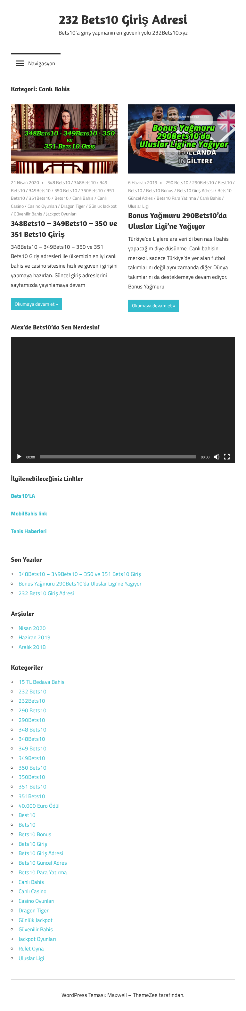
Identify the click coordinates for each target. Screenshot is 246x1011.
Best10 (225, 182)
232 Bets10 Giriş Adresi (123, 19)
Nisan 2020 (32, 628)
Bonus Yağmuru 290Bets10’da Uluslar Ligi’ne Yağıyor (80, 583)
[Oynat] (19, 457)
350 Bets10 (65, 190)
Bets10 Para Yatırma (176, 198)
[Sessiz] (216, 457)
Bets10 (61, 198)
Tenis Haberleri (28, 531)
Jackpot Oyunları (61, 213)
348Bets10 (85, 182)
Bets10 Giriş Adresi (195, 190)
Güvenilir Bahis (28, 213)
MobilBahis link (29, 513)
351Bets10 (40, 198)
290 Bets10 (177, 182)
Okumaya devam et (34, 304)
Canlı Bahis (83, 198)
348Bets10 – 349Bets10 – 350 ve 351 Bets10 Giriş (80, 574)
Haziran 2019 (35, 637)
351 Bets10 (32, 786)
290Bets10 (203, 182)
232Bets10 (32, 701)
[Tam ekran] (227, 457)
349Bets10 (40, 190)
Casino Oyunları (42, 206)
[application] (123, 400)
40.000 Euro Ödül (39, 806)
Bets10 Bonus (159, 190)
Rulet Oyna (31, 948)
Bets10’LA (23, 496)
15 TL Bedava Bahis (41, 682)
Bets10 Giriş (33, 844)
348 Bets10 (58, 182)
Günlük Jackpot (103, 206)
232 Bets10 (32, 691)
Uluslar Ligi (138, 206)
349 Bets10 (32, 748)
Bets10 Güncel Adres (43, 863)
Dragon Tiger (73, 206)
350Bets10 (92, 190)
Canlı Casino (32, 891)
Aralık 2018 (32, 647)
